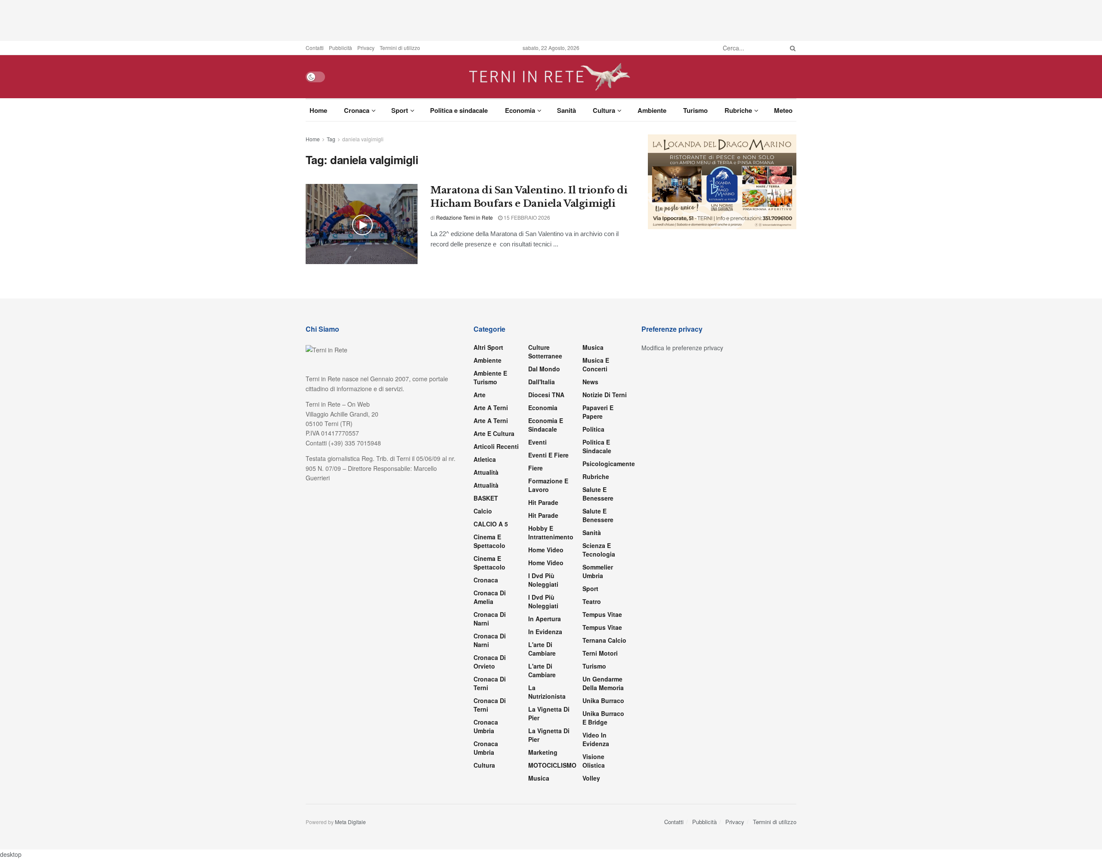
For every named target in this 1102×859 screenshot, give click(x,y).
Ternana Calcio (604, 640)
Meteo (783, 110)
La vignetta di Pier (549, 713)
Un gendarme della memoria (603, 683)
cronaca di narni (490, 618)
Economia (520, 110)
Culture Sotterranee (545, 351)
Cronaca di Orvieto (490, 661)
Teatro (591, 601)
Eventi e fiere (548, 455)
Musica (538, 778)
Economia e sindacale (545, 424)
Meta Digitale (350, 821)
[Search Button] (791, 48)
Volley (591, 778)
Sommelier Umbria (597, 571)
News (590, 381)
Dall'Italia (541, 381)
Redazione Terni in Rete (464, 217)
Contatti (315, 47)
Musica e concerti (595, 364)
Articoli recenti (496, 446)
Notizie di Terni (604, 394)
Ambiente (652, 110)
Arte (480, 394)
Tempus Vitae (602, 614)
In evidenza (545, 631)
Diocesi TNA (546, 394)
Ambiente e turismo (490, 377)
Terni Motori (600, 653)
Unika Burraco (603, 700)
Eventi (537, 442)
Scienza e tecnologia (598, 549)
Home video (545, 549)
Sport (399, 110)
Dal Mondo (544, 368)
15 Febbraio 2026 (526, 217)
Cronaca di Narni (490, 640)
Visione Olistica (593, 760)
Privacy (366, 47)
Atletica (485, 459)
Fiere (535, 468)
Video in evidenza (595, 739)
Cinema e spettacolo (489, 541)
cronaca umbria (486, 747)
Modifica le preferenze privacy (682, 347)
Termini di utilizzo (400, 47)
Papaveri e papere (597, 411)
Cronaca (356, 110)
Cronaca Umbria (486, 726)
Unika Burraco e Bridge (603, 717)
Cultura (604, 110)
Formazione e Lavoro (548, 485)
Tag (331, 139)
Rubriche (738, 110)
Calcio (483, 511)
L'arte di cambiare (542, 648)
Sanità (566, 110)
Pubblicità (340, 47)
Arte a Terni (491, 407)
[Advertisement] (551, 19)
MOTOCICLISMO (552, 765)
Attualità (486, 472)
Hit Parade (543, 502)
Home (318, 110)
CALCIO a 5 (491, 524)
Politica (593, 429)
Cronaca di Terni (490, 683)
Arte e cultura (494, 433)
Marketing (542, 752)
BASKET (486, 498)
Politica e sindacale (459, 110)
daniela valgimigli (363, 139)
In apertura (544, 618)
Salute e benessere (597, 493)
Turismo (695, 110)
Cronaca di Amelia (490, 597)
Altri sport (488, 347)
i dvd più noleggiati (543, 579)
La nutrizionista (547, 691)
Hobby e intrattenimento (550, 532)
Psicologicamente (608, 463)
